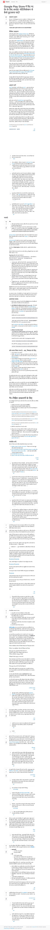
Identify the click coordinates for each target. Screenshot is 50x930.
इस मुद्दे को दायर (21, 100)
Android (13, 1)
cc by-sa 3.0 (34, 926)
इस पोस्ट (34, 470)
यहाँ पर (31, 468)
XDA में (10, 87)
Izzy (14, 706)
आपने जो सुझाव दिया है (28, 204)
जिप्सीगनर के (11, 770)
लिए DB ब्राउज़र (15, 357)
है (14, 470)
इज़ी (34, 129)
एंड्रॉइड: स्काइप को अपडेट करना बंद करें (19, 446)
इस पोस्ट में (25, 124)
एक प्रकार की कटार (32, 898)
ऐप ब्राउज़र (15, 324)
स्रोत (34, 130)
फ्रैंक (14, 521)
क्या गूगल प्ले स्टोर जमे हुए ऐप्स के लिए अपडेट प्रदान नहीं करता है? (22, 56)
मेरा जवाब (16, 366)
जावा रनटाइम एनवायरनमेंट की (22, 413)
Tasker (26, 236)
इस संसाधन (22, 311)
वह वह (13, 163)
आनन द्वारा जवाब (12, 240)
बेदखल (14, 158)
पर (16, 87)
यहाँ (19, 194)
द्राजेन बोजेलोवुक (15, 789)
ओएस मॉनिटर (21, 324)
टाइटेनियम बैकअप (20, 40)
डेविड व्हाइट (33, 747)
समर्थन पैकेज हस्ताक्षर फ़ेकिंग (24, 792)
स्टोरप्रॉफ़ (32, 847)
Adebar (13, 424)
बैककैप (32, 770)
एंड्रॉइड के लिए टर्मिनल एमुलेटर (17, 361)
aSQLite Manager (16, 360)
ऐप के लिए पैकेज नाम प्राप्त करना (18, 454)
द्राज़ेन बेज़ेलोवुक (32, 774)
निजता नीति (12, 928)
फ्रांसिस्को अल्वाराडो (32, 687)
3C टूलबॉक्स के (24, 892)
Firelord (10, 126)
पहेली (14, 921)
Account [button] (44, 1)
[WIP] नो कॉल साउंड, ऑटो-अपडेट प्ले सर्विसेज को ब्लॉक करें (23, 455)
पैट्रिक (34, 829)
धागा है (24, 87)
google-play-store (13, 129)
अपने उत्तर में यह (29, 162)
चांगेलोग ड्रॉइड (12, 627)
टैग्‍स (16, 1)
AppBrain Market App (24, 33)
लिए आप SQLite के (32, 418)
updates (18, 129)
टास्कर (21, 369)
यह (35, 422)
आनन (34, 718)
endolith (14, 732)
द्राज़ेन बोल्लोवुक (15, 808)
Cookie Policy (6, 928)
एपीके (17, 770)
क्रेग (34, 591)
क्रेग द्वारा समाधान (12, 235)
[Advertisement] (22, 142)
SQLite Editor (32, 358)
